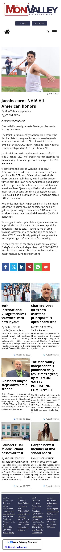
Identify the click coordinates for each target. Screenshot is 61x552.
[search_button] (47, 31)
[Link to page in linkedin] (21, 267)
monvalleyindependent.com (9, 512)
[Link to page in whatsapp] (37, 267)
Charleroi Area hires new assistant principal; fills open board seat (43, 314)
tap (54, 31)
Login (22, 23)
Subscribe (39, 23)
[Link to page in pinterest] (29, 267)
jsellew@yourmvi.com (23, 528)
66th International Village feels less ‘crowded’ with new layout (13, 314)
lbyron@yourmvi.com (37, 517)
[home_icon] (7, 31)
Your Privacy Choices (25, 542)
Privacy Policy (8, 532)
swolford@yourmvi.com (23, 515)
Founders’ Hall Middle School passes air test (12, 449)
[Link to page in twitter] (13, 267)
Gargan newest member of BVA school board (43, 449)
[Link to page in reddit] (46, 267)
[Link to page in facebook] (5, 267)
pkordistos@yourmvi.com (37, 531)
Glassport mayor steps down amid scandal (14, 385)
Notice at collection (16, 547)
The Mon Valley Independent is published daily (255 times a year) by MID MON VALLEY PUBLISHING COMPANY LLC (44, 376)
